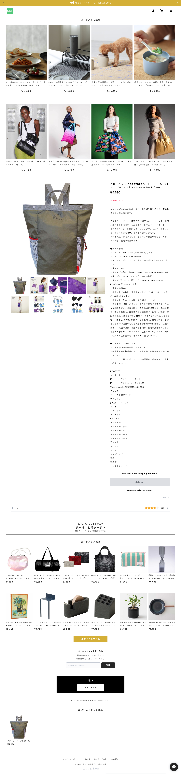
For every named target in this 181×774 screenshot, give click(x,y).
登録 (108, 665)
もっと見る (26, 91)
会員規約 (114, 759)
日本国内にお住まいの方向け (140, 490)
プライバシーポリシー (72, 759)
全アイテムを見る (90, 639)
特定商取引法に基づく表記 (96, 759)
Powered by (87, 769)
